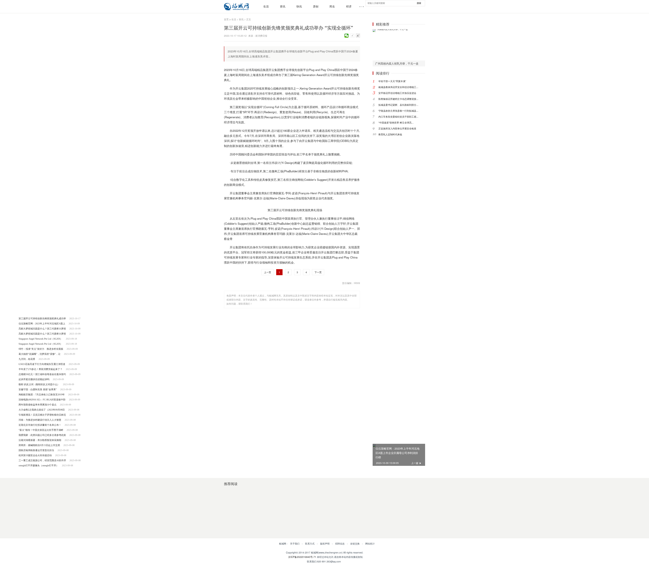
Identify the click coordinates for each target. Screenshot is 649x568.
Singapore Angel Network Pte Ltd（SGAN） (40, 339)
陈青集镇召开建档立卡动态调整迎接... (398, 99)
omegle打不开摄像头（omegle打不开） (38, 465)
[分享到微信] (346, 36)
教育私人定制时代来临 (390, 134)
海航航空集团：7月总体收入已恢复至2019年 (42, 394)
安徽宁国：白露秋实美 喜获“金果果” (38, 389)
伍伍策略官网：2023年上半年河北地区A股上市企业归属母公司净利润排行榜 (397, 453)
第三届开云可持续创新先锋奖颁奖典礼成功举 (42, 318)
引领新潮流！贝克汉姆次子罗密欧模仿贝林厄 (42, 415)
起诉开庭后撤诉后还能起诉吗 (34, 379)
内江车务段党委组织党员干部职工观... (398, 116)
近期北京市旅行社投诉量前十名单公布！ (40, 425)
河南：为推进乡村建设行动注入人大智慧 (40, 420)
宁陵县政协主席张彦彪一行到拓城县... (398, 110)
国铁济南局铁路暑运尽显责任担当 (36, 450)
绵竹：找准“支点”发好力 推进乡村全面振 (41, 349)
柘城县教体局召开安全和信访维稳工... (398, 87)
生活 (266, 6)
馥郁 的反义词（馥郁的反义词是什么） (39, 384)
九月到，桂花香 (27, 359)
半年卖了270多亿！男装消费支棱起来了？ (40, 369)
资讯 (282, 6)
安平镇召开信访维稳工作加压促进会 (397, 93)
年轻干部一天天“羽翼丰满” (392, 81)
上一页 (267, 272)
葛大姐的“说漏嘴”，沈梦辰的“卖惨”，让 (40, 354)
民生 (332, 6)
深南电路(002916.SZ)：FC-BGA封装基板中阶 (42, 399)
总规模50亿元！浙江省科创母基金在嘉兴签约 (42, 374)
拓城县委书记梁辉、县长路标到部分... (398, 104)
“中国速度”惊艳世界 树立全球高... (396, 122)
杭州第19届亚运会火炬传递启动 (35, 455)
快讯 (299, 6)
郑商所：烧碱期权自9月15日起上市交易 (39, 445)
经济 (349, 6)
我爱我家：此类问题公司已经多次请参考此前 (42, 435)
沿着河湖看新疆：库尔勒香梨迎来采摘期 (40, 440)
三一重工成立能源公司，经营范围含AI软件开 (42, 460)
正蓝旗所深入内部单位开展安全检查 (397, 128)
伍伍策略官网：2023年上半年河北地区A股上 (42, 323)
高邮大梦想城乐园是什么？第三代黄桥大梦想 (42, 328)
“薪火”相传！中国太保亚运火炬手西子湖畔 (41, 430)
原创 (315, 6)
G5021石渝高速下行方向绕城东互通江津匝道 (42, 364)
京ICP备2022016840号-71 (302, 557)
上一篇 (414, 463)
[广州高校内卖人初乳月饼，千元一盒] (399, 44)
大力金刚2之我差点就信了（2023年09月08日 (42, 410)
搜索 (419, 3)
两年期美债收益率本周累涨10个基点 (37, 404)
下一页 (318, 272)
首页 (226, 19)
